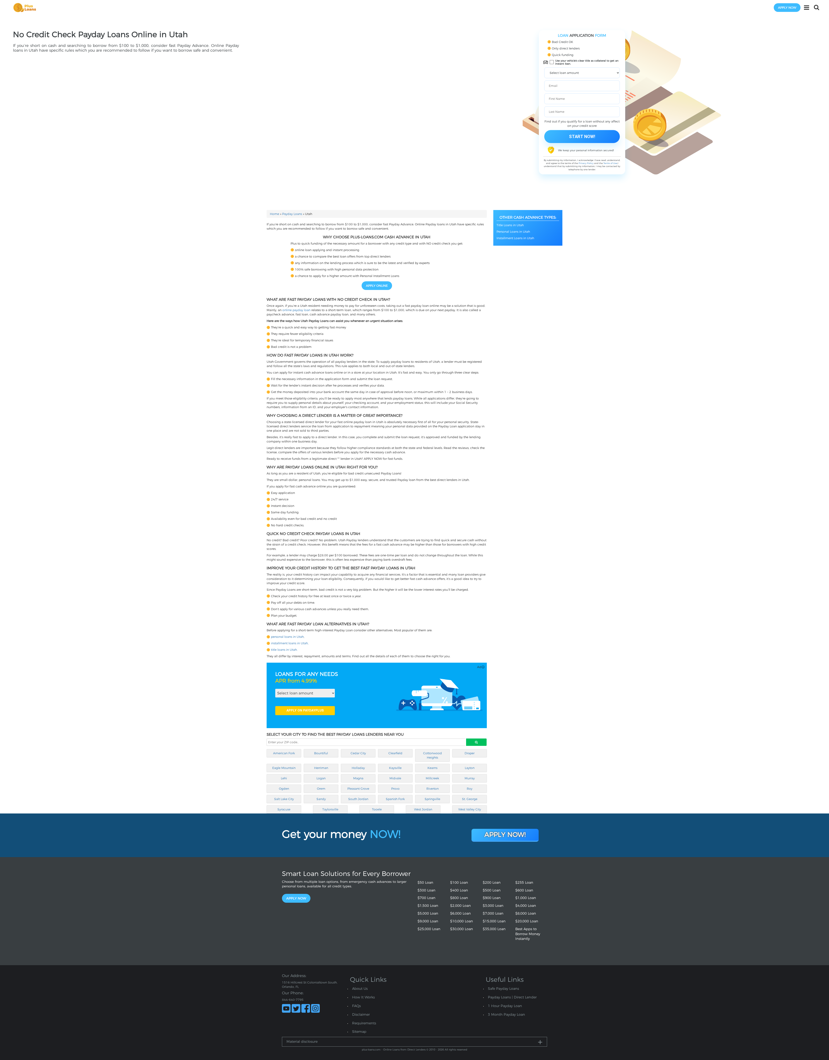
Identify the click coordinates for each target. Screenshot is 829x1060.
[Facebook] (305, 1008)
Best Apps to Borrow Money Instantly (527, 934)
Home (274, 214)
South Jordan (358, 799)
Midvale (395, 778)
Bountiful (321, 753)
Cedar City (358, 753)
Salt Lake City (284, 799)
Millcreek (432, 778)
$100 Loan (459, 882)
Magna (358, 778)
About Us (360, 989)
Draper (470, 753)
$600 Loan (524, 890)
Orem (321, 789)
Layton (470, 768)
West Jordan (423, 809)
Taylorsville (330, 809)
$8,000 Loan (525, 913)
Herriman (321, 768)
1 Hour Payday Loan (505, 1006)
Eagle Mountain (284, 768)
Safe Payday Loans (503, 989)
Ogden (284, 789)
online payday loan (296, 310)
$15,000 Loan (494, 921)
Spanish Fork (395, 799)
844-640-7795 (293, 1000)
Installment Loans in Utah (515, 238)
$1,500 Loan (428, 906)
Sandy (321, 799)
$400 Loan (459, 890)
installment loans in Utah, (290, 643)
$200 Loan (492, 882)
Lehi (284, 778)
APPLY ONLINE (377, 286)
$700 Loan (426, 898)
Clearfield (395, 753)
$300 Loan (426, 890)
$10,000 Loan (461, 921)
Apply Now (296, 898)
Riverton (432, 789)
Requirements (364, 1023)
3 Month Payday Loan (506, 1014)
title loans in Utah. (284, 650)
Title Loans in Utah (510, 225)
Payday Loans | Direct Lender (512, 997)
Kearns (432, 768)
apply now (787, 8)
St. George (469, 799)
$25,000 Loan (429, 929)
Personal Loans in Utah (513, 232)
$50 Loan (425, 882)
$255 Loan (524, 882)
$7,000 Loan (493, 913)
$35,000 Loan (494, 929)
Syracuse (283, 809)
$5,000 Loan (428, 913)
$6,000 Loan (460, 913)
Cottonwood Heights (432, 755)
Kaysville (395, 768)
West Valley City (469, 809)
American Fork (284, 753)
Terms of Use (610, 163)
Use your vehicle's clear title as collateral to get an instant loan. (587, 62)
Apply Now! (505, 835)
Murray (470, 778)
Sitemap (359, 1032)
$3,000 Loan (493, 906)
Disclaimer (361, 1014)
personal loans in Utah (287, 637)
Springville (432, 799)
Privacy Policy (586, 163)
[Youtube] (286, 1008)
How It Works (363, 997)
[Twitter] (296, 1008)
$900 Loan (492, 898)
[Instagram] (315, 1008)
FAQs (356, 1006)
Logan (321, 778)
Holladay (358, 768)
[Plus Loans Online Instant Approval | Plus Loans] (26, 7)
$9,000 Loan (428, 921)
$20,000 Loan (526, 921)
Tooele (377, 809)
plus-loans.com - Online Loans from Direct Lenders (394, 1049)
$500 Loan (492, 890)
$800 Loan (459, 898)
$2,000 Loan (460, 906)
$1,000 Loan (525, 898)
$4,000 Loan (525, 906)
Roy (469, 789)
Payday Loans (292, 214)
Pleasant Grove (358, 789)
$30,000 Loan (461, 929)
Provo (395, 789)
